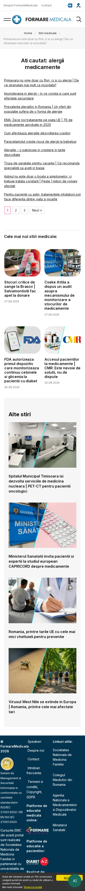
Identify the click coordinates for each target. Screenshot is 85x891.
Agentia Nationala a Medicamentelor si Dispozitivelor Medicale (65, 804)
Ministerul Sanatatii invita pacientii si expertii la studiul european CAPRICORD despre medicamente (41, 561)
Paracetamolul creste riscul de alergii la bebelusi (40, 141)
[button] (69, 5)
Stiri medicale (48, 33)
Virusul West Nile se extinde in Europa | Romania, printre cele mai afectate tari (42, 707)
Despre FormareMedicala (21, 5)
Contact (46, 5)
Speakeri (34, 741)
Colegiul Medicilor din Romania (62, 779)
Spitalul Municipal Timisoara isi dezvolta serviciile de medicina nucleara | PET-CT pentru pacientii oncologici (39, 483)
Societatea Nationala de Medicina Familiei (62, 757)
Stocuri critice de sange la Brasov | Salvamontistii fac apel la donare (20, 289)
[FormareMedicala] (43, 19)
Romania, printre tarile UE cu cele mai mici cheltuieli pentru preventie (42, 634)
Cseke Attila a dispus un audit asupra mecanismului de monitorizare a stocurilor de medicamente (59, 295)
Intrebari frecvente (34, 770)
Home (28, 33)
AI (75, 880)
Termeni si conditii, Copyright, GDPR (35, 789)
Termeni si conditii (33, 887)
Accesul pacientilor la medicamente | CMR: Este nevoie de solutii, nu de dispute (62, 368)
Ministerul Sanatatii (60, 827)
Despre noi (36, 750)
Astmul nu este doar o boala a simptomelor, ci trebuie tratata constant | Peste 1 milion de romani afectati (40, 181)
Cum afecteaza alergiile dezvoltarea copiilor (37, 133)
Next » (37, 210)
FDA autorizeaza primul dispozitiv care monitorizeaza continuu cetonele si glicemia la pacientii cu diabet (21, 370)
